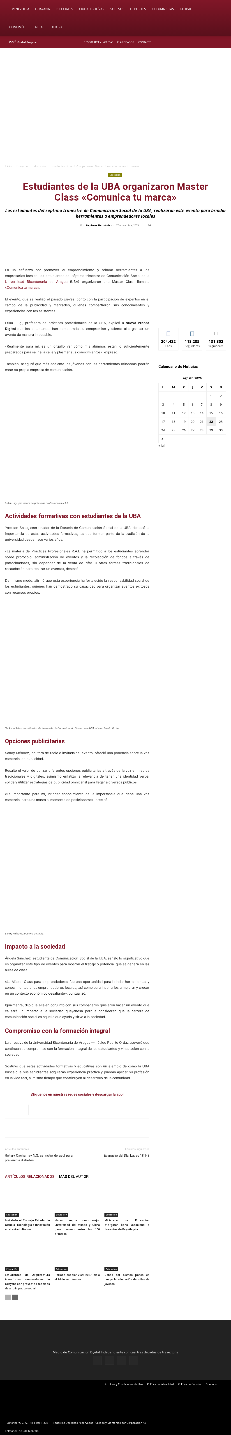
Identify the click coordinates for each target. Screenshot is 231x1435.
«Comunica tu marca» (22, 287)
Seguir (192, 331)
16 (221, 413)
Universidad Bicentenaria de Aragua (36, 281)
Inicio (8, 166)
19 (184, 421)
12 (184, 413)
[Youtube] (223, 42)
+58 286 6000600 (28, 1431)
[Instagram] (208, 42)
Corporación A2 (136, 1423)
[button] (221, 9)
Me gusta (168, 331)
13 (192, 413)
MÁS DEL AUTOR (74, 1176)
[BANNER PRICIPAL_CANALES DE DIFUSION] (115, 74)
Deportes (138, 9)
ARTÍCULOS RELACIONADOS (30, 1176)
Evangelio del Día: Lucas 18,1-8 (126, 1155)
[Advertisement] (115, 127)
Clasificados (125, 42)
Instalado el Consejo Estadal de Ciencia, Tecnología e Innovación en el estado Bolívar (27, 1225)
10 (163, 413)
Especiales (64, 9)
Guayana (42, 9)
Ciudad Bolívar (91, 9)
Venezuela (20, 9)
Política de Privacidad (160, 1384)
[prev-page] (8, 1297)
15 (211, 413)
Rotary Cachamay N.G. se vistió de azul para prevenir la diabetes (39, 1157)
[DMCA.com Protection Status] (182, 1423)
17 (163, 421)
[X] (215, 42)
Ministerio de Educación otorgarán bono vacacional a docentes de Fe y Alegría (126, 1225)
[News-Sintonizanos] (192, 317)
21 (201, 421)
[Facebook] (200, 42)
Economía (16, 27)
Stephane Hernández (98, 225)
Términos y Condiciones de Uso (123, 1384)
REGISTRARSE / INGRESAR (98, 42)
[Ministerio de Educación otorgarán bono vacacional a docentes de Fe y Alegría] (126, 1201)
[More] (210, 235)
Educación (39, 166)
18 (173, 421)
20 (192, 421)
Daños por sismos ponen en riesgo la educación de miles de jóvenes (126, 1279)
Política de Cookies (189, 1384)
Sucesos (117, 9)
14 (201, 413)
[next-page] (15, 1297)
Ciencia (36, 27)
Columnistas (163, 9)
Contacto (145, 42)
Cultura (55, 27)
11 (173, 413)
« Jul (161, 445)
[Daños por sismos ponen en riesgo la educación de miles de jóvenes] (126, 1255)
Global (186, 9)
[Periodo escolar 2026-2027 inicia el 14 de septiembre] (77, 1255)
